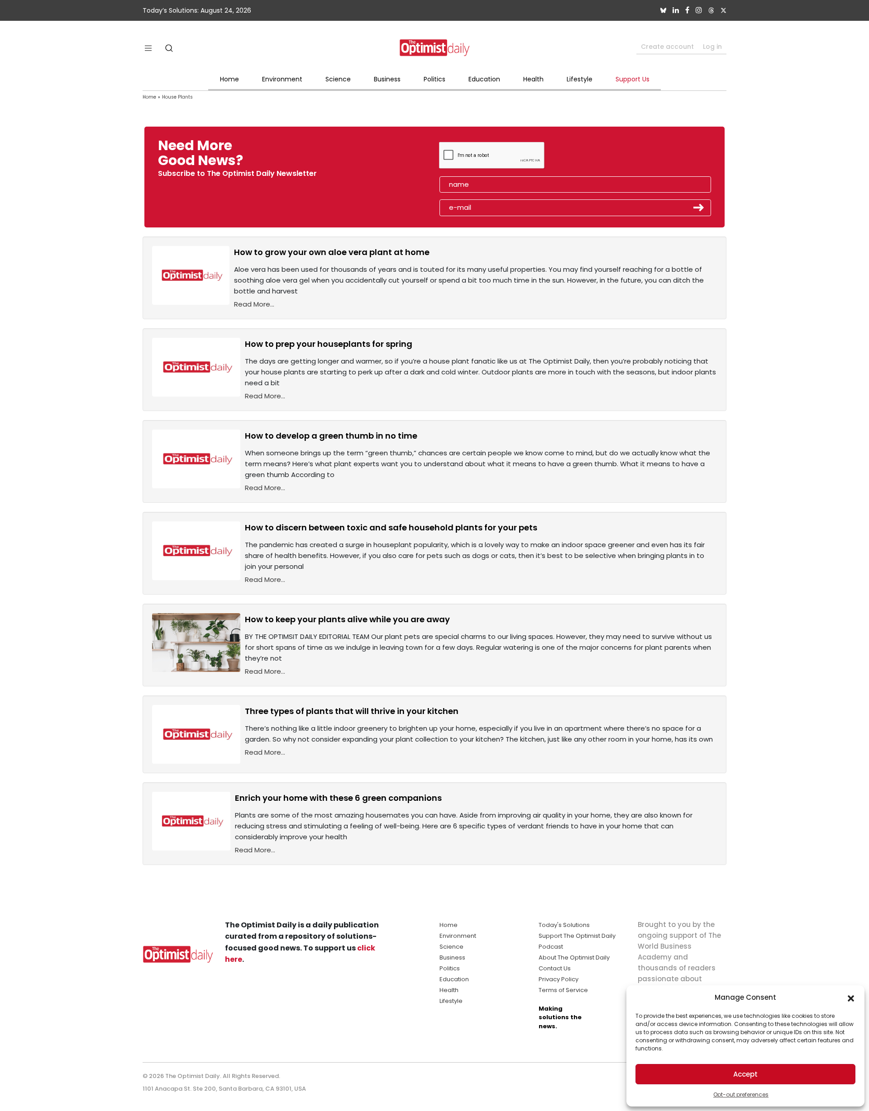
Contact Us (555, 968)
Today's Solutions (564, 925)
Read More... (254, 304)
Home (229, 79)
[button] (850, 997)
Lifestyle (579, 79)
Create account (667, 46)
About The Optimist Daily (574, 957)
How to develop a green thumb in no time (331, 435)
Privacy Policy (558, 979)
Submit (698, 207)
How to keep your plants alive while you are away (347, 619)
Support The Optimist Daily (577, 935)
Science (338, 79)
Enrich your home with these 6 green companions (338, 798)
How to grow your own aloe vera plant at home (332, 252)
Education (484, 79)
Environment (282, 79)
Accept (745, 1074)
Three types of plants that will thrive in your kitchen (351, 711)
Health (533, 79)
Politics (434, 79)
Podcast (551, 946)
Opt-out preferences (741, 1094)
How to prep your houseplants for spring (328, 344)
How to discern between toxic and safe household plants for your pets (391, 527)
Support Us (632, 79)
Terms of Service (563, 990)
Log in (712, 46)
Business (387, 79)
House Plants (177, 97)
